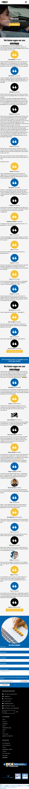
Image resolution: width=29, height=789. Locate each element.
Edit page (3, 785)
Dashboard (10, 785)
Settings (16, 785)
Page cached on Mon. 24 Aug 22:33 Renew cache (8, 787)
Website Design (24, 785)
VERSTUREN (5, 684)
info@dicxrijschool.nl (8, 703)
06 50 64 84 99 (7, 701)
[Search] (17, 711)
